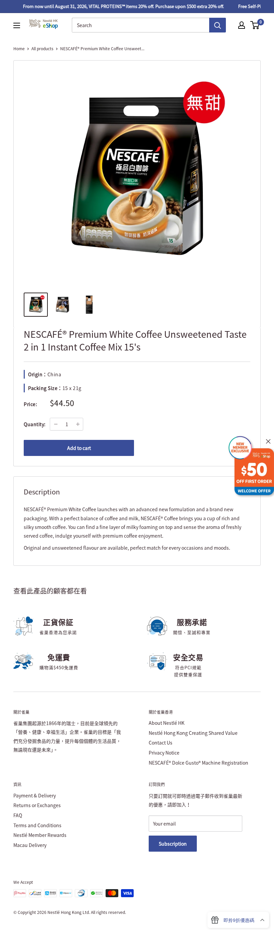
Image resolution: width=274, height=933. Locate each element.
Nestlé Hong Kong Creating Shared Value (193, 732)
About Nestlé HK (166, 722)
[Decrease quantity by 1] (55, 424)
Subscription (173, 843)
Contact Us (160, 742)
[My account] (241, 25)
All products (42, 49)
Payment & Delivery (34, 795)
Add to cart (79, 448)
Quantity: (35, 424)
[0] (255, 25)
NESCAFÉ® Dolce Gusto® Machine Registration (198, 762)
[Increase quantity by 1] (78, 424)
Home (19, 49)
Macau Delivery (29, 845)
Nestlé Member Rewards (39, 835)
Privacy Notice (164, 752)
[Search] (217, 25)
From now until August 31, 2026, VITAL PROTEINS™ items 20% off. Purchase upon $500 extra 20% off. (118, 6)
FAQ (17, 815)
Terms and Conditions (37, 825)
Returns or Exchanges (37, 805)
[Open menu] (16, 25)
